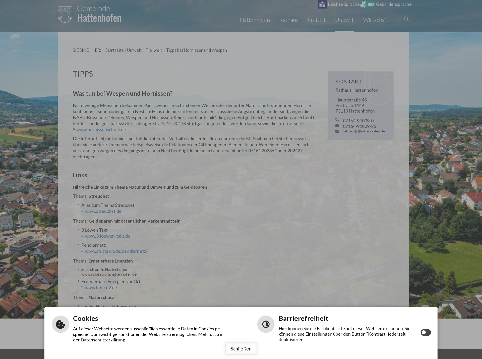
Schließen (241, 348)
